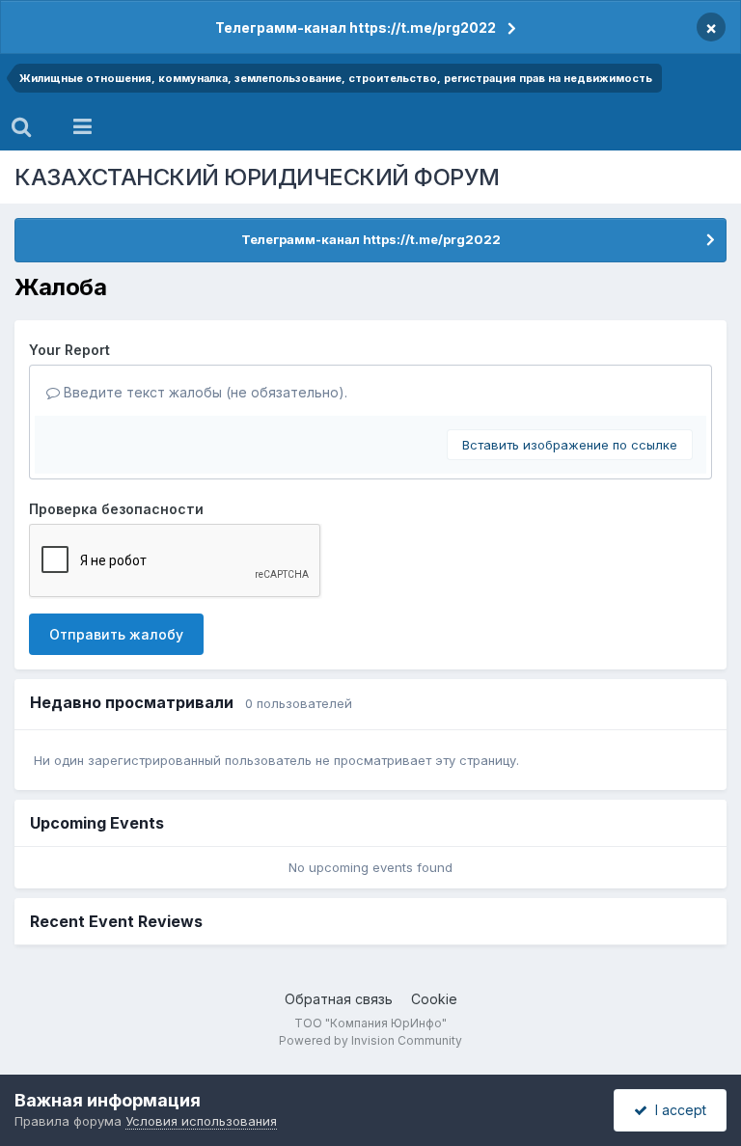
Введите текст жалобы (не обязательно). (203, 392)
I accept (676, 1110)
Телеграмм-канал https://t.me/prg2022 (355, 27)
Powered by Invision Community (370, 1040)
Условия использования (201, 1121)
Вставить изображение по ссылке (569, 444)
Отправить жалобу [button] (116, 634)
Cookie (434, 999)
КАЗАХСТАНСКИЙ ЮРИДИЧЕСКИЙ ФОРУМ (257, 177)
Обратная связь (339, 999)
